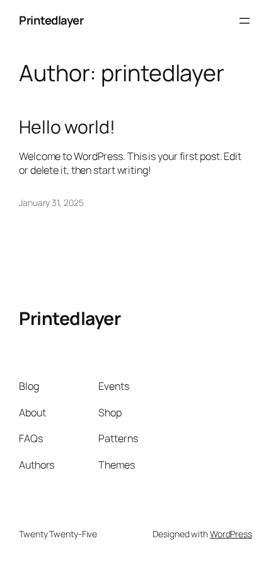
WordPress (231, 534)
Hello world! (67, 127)
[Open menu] (244, 20)
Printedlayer (51, 20)
